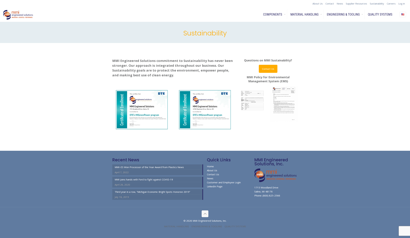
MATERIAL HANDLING (176, 226)
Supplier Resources (356, 3)
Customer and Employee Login (224, 182)
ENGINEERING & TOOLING (207, 226)
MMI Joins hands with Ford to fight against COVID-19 (144, 179)
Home (210, 166)
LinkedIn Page (214, 186)
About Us (317, 3)
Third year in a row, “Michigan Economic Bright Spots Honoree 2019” (152, 191)
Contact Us (213, 174)
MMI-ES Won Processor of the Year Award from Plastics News (149, 167)
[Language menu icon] (403, 14)
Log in (401, 3)
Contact (329, 3)
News (340, 3)
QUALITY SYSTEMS (235, 226)
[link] (142, 109)
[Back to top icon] (205, 213)
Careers (391, 3)
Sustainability (377, 3)
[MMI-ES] (18, 14)
